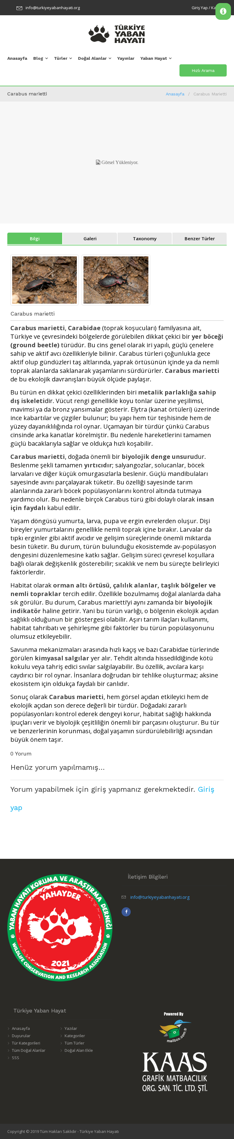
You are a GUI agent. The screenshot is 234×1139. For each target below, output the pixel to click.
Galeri (90, 238)
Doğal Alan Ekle (79, 1050)
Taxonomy (145, 238)
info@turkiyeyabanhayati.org (53, 7)
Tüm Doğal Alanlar (28, 1050)
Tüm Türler (74, 1043)
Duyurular (21, 1035)
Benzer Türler (200, 238)
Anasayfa (17, 58)
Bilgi (35, 238)
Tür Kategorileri (26, 1043)
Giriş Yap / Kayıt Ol (208, 7)
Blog (38, 58)
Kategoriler (75, 1035)
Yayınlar (125, 58)
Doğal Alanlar (92, 58)
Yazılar (71, 1028)
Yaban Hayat (153, 58)
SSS (15, 1057)
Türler (60, 58)
